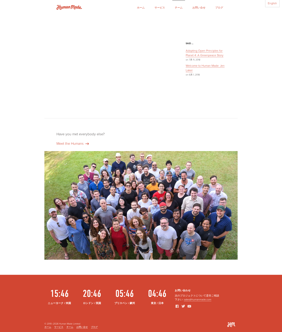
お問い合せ (198, 7)
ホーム (141, 7)
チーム (179, 7)
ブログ (219, 7)
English (272, 3)
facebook (177, 306)
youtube (189, 306)
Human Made (69, 7)
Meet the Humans (70, 143)
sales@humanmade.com (197, 299)
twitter (183, 306)
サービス (160, 7)
